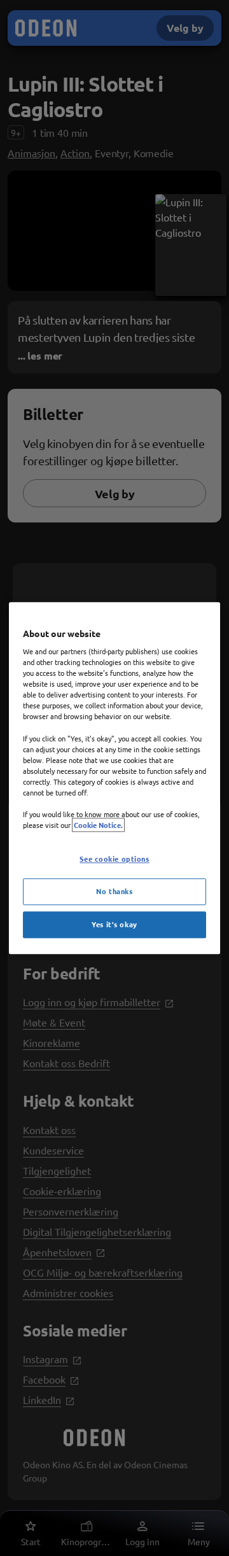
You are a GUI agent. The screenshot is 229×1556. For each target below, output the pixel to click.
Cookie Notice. (98, 825)
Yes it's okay (114, 924)
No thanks (114, 891)
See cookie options (114, 858)
